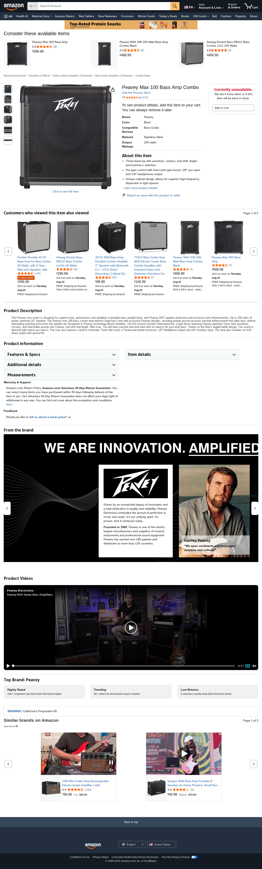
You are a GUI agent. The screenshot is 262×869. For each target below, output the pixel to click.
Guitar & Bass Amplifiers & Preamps (72, 75)
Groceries (127, 16)
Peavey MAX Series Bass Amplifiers (30, 594)
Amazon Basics (65, 16)
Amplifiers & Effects (39, 75)
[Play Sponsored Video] (183, 754)
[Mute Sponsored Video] (111, 770)
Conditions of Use (80, 857)
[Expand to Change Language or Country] (194, 7)
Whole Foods (146, 16)
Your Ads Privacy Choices (175, 857)
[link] (50, 51)
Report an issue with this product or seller (154, 195)
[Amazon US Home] (93, 846)
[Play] (7, 666)
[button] (8, 16)
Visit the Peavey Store (136, 92)
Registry (240, 16)
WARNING (14, 711)
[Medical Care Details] (51, 16)
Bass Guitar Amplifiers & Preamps (113, 75)
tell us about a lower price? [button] (48, 417)
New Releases (107, 16)
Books (185, 16)
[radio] (8, 89)
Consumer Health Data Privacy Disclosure (135, 857)
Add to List (221, 107)
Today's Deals (168, 16)
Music (254, 16)
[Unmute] (254, 665)
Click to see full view (66, 191)
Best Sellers (86, 16)
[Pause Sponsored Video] (111, 763)
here (9, 404)
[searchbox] (104, 6)
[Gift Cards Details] (208, 16)
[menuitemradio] (247, 666)
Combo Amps (143, 75)
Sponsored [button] (9, 726)
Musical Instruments (15, 75)
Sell (214, 16)
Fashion (226, 16)
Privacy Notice (101, 857)
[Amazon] (14, 6)
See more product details (141, 188)
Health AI (22, 16)
